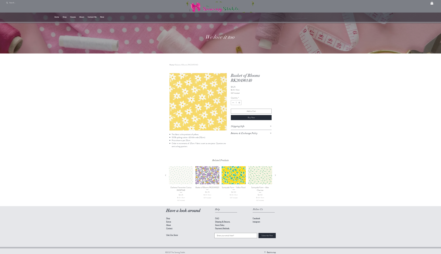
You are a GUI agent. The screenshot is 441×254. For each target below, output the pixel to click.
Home (171, 64)
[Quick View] (181, 175)
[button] (431, 3)
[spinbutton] (236, 102)
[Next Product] (275, 175)
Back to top (271, 252)
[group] (220, 185)
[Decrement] (233, 102)
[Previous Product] (165, 175)
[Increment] (239, 102)
